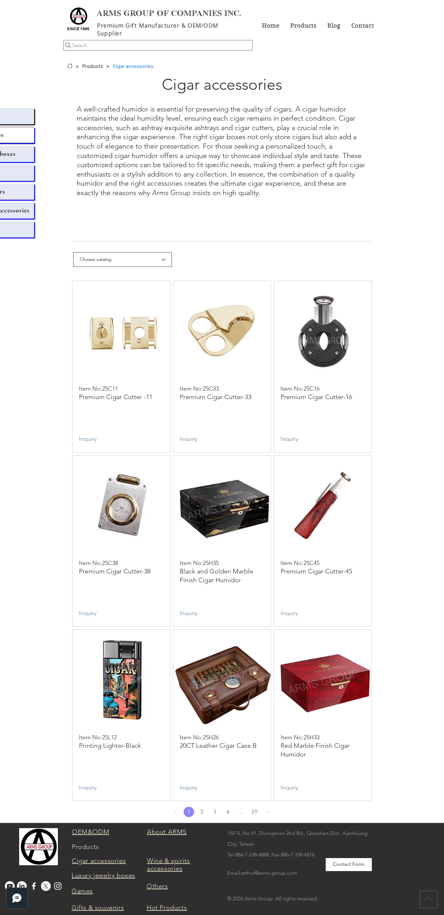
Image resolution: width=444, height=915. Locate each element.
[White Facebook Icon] (34, 886)
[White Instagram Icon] (58, 886)
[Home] (70, 66)
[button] (303, 25)
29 (254, 811)
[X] (46, 886)
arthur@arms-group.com (269, 873)
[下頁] (268, 811)
